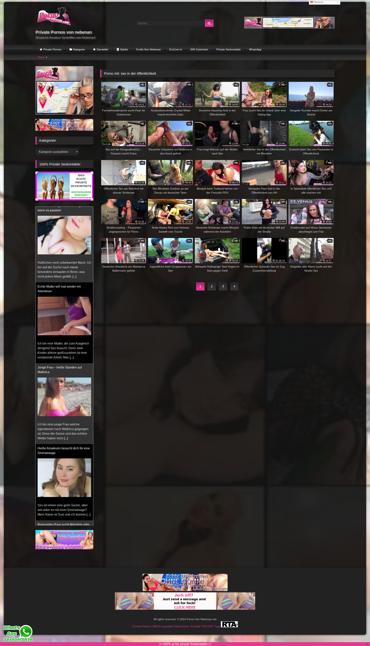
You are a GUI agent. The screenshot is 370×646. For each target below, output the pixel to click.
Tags (217, 626)
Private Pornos (52, 49)
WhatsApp (255, 49)
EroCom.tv (175, 49)
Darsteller (102, 49)
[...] (72, 281)
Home (41, 57)
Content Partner (142, 626)
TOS (204, 626)
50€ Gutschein (199, 49)
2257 (210, 626)
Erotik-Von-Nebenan (148, 49)
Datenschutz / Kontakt (187, 626)
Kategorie (79, 49)
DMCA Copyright (162, 626)
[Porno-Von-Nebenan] (53, 17)
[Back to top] (358, 634)
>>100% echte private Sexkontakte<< (185, 644)
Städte (124, 49)
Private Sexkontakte (228, 49)
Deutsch (318, 2)
